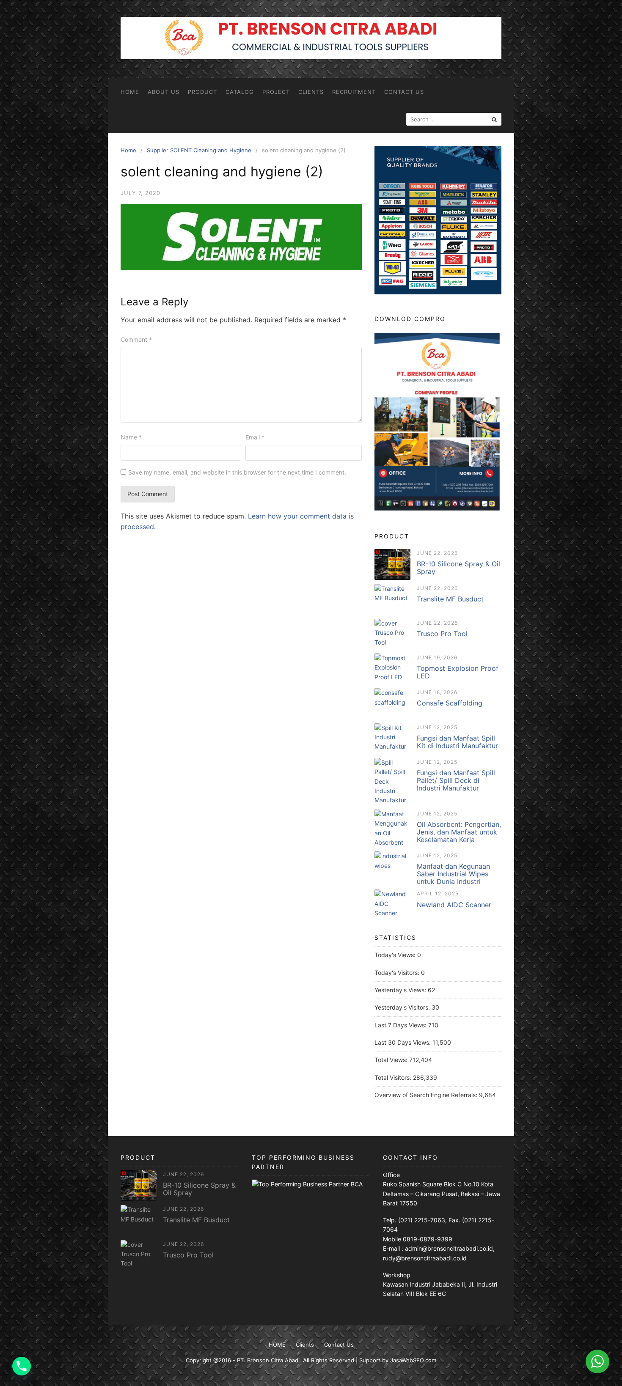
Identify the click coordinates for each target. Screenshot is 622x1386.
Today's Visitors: (397, 972)
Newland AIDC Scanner (454, 904)
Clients (311, 91)
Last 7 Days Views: (401, 1025)
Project (276, 91)
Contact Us (404, 91)
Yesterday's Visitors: (403, 1007)
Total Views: (391, 1059)
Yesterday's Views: (401, 990)
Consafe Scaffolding (449, 703)
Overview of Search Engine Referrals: (426, 1094)
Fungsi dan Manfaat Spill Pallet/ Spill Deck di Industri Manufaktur (456, 780)
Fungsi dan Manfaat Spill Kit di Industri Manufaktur (457, 742)
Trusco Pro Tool (442, 633)
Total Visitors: (393, 1077)
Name (131, 437)
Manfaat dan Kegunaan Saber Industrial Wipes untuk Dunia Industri (453, 874)
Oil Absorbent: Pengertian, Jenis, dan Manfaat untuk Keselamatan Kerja (459, 832)
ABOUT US (163, 91)
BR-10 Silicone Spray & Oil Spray (458, 568)
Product (202, 91)
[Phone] (21, 1366)
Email (254, 437)
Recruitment (354, 91)
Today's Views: (395, 954)
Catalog (240, 91)
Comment (136, 339)
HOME (130, 91)
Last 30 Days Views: (403, 1042)
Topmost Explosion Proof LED (457, 672)
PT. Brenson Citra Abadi (268, 1360)
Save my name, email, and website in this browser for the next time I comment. (237, 472)
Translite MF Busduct (450, 599)
